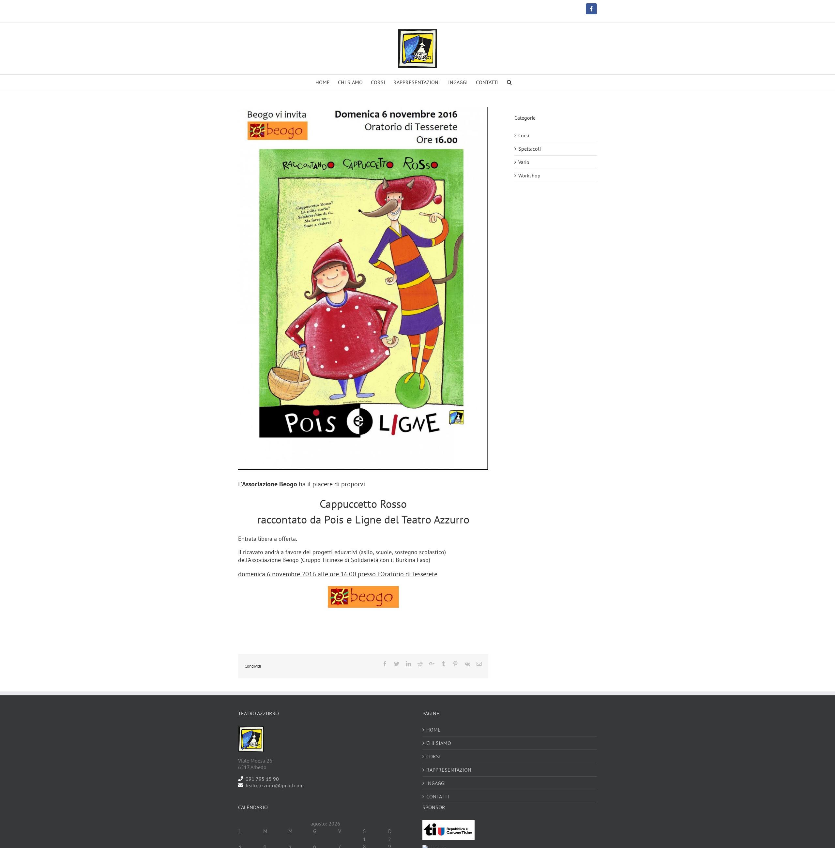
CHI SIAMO (438, 743)
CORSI (433, 756)
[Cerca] (509, 82)
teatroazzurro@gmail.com (275, 785)
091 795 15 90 (262, 779)
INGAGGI (436, 783)
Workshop (529, 175)
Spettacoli (529, 148)
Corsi (523, 135)
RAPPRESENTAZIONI (449, 769)
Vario (523, 162)
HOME (433, 729)
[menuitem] (322, 82)
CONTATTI (437, 796)
